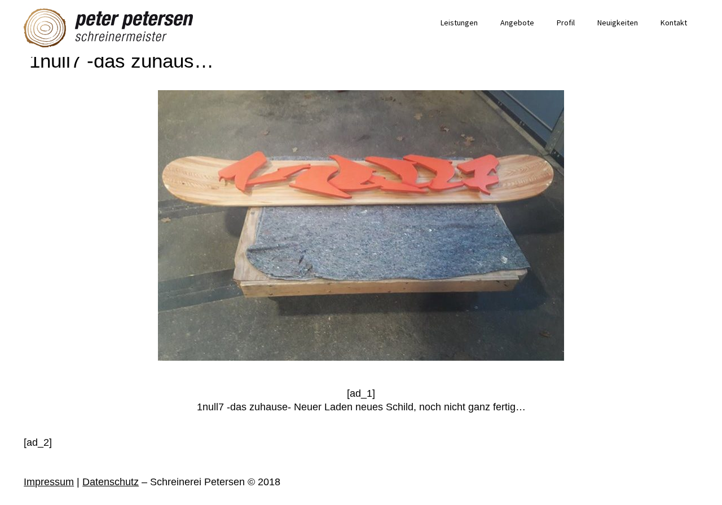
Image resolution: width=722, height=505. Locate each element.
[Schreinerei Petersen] (108, 28)
